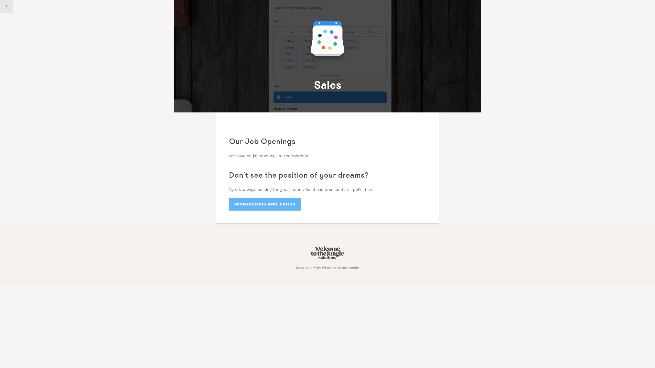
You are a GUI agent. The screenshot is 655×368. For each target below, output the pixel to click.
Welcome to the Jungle (340, 267)
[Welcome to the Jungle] (327, 258)
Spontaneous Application (265, 204)
